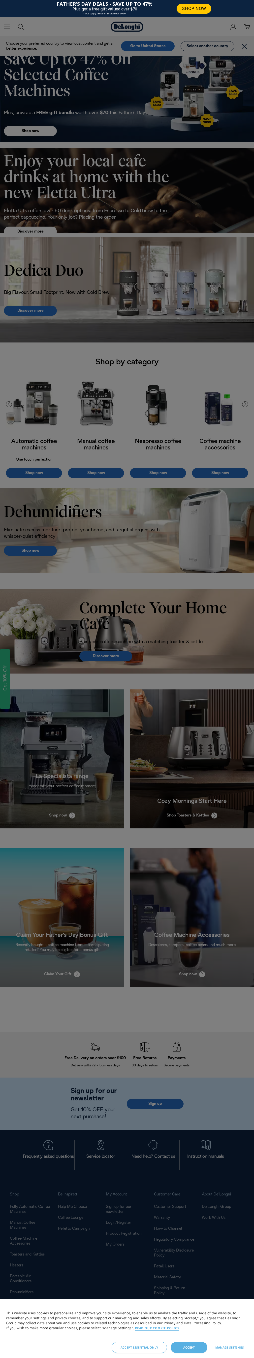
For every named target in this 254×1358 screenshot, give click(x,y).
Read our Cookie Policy (157, 1328)
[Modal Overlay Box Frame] (127, 8)
